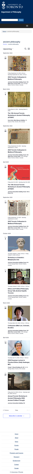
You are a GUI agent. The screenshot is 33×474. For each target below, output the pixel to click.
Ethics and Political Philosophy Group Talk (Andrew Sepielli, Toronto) (18, 291)
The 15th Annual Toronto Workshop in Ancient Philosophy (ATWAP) (19, 115)
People (16, 449)
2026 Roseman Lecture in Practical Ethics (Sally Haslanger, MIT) (19, 362)
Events (5, 44)
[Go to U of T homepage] (12, 5)
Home (4, 31)
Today (16, 410)
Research (16, 457)
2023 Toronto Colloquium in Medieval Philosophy (17, 78)
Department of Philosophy (11, 12)
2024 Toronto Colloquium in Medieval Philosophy (17, 151)
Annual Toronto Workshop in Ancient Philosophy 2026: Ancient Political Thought (17, 398)
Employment (16, 460)
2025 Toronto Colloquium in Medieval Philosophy (17, 222)
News (16, 441)
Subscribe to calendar (15, 416)
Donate (16, 468)
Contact (16, 464)
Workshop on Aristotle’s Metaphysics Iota (16, 258)
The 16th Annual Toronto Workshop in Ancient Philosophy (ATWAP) (19, 187)
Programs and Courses (16, 453)
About (16, 437)
